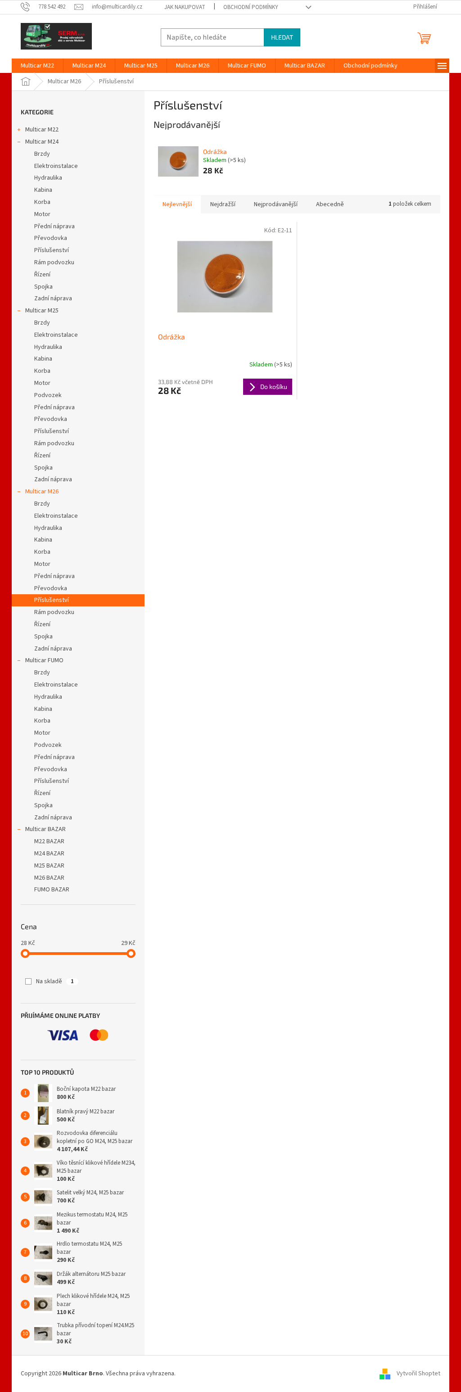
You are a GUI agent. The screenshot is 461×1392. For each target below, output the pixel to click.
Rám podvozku (54, 262)
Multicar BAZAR (45, 829)
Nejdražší (222, 204)
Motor (42, 214)
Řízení (42, 274)
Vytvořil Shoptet (418, 1373)
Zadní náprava (53, 298)
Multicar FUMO (44, 660)
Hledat (282, 37)
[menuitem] (37, 66)
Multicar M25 (42, 310)
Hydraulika (48, 177)
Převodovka (50, 238)
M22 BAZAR (49, 841)
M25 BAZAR (49, 865)
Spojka (43, 286)
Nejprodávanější (276, 204)
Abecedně (330, 204)
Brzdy (42, 153)
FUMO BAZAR (51, 889)
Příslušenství (51, 250)
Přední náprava (54, 226)
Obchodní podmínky (250, 7)
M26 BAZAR (49, 877)
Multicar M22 (42, 129)
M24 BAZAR (49, 853)
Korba (42, 202)
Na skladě (55, 981)
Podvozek (48, 395)
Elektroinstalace (56, 166)
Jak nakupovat (184, 7)
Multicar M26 (42, 491)
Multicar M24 (42, 141)
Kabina (43, 189)
